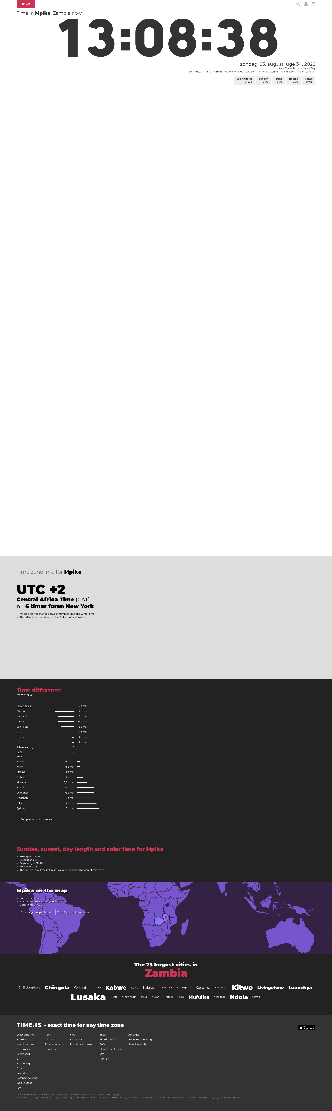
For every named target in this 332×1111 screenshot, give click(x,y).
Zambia (166, 973)
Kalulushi (150, 987)
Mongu (156, 997)
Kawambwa (221, 987)
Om (102, 1054)
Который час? (118, 1097)
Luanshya (300, 987)
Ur (18, 1058)
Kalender (22, 1073)
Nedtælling (23, 1063)
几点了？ (36, 1097)
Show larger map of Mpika (36, 912)
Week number (25, 1082)
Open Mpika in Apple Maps (73, 912)
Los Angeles (244, 80)
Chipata (81, 987)
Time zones (23, 1049)
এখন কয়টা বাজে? (105, 1097)
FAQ (102, 1044)
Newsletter (51, 1049)
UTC (19, 732)
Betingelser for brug (140, 1039)
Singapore (23, 798)
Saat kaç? (192, 1097)
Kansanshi (167, 987)
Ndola (239, 996)
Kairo (20, 766)
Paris (279, 80)
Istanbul (21, 761)
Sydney (21, 808)
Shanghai (22, 792)
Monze (169, 997)
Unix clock (76, 1039)
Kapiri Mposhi (184, 987)
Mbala (144, 997)
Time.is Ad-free (108, 1039)
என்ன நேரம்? (203, 1097)
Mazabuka (129, 997)
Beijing (293, 80)
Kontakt (104, 1058)
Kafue (135, 987)
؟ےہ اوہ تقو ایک (216, 1097)
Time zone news (54, 1044)
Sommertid (23, 1054)
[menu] (313, 4)
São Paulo (22, 726)
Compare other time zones (36, 819)
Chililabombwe (29, 987)
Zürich (20, 756)
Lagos (20, 737)
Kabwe (115, 987)
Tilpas (103, 1034)
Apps (48, 1034)
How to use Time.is (111, 1049)
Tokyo (309, 80)
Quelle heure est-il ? (79, 1097)
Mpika (180, 997)
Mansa (113, 997)
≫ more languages (232, 1097)
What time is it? (24, 1097)
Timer (20, 1068)
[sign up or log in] (306, 5)
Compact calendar (27, 1078)
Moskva (21, 772)
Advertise (133, 1034)
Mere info (230, 71)
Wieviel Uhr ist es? (162, 1097)
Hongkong (23, 787)
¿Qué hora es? (61, 1097)
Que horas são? (132, 1097)
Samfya (256, 997)
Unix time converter (81, 1044)
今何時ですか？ (179, 1097)
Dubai (20, 777)
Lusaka (88, 997)
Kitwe (242, 987)
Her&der (21, 1039)
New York (22, 716)
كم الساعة (94, 1097)
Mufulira (198, 997)
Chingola (57, 987)
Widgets (50, 1039)
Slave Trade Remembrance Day (296, 68)
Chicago (21, 711)
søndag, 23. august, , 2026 (277, 64)
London (263, 80)
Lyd (19, 1087)
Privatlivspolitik (137, 1044)
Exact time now (26, 1034)
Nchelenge (219, 997)
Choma (97, 987)
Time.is (25, 4)
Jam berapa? (147, 1097)
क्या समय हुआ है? (48, 1097)
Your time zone (25, 1044)
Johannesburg (25, 747)
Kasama (202, 987)
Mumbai (21, 782)
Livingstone (270, 987)
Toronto (21, 721)
